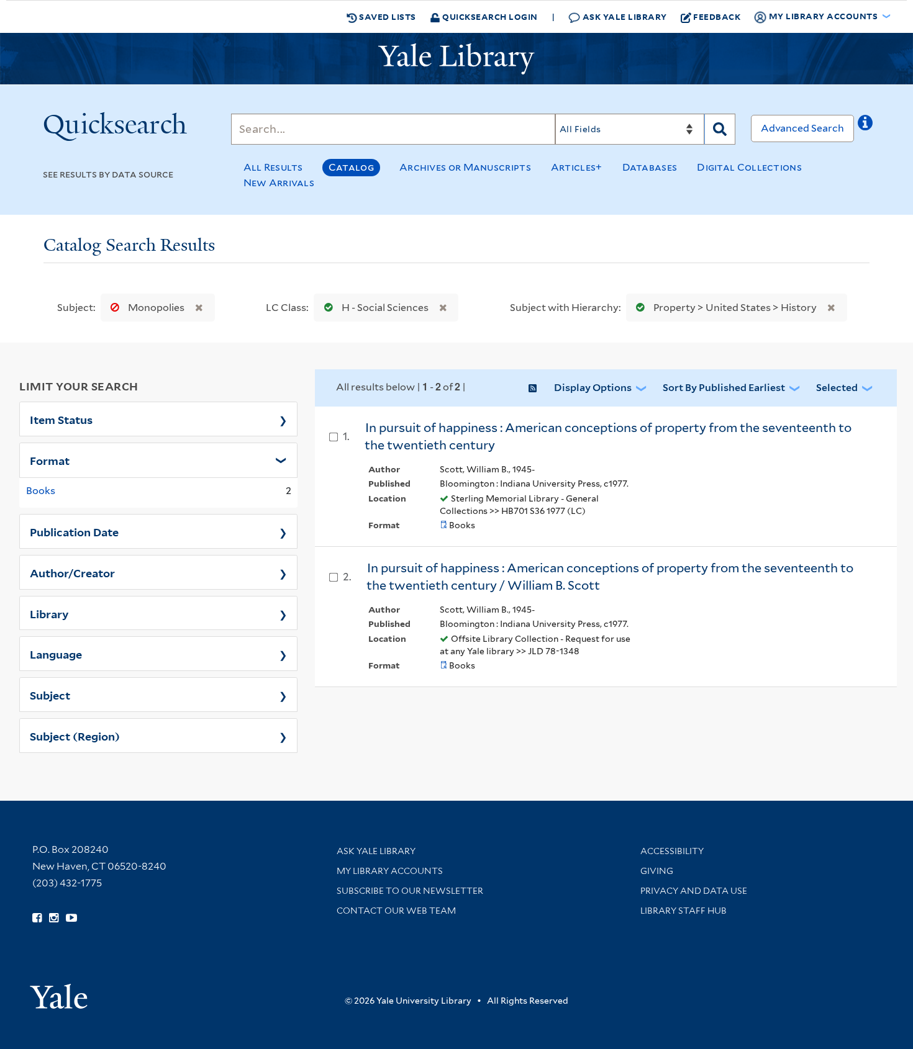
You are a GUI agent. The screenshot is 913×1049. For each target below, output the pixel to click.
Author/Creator (72, 572)
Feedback (716, 16)
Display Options (593, 388)
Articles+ (576, 167)
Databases (650, 167)
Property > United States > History (735, 307)
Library (49, 613)
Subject (50, 694)
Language (56, 653)
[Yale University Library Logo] (456, 59)
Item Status (61, 419)
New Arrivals (279, 183)
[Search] (719, 129)
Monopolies (156, 307)
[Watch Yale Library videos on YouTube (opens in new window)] (71, 918)
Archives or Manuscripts (465, 167)
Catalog (351, 167)
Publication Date (74, 531)
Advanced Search (802, 128)
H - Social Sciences (385, 307)
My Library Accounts (390, 871)
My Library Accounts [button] (823, 16)
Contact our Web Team (396, 911)
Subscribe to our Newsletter (410, 891)
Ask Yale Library (623, 16)
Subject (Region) (75, 735)
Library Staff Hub (683, 911)
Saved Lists (386, 16)
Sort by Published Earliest (724, 388)
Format (50, 459)
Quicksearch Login (489, 16)
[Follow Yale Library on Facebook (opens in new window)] (37, 918)
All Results (273, 167)
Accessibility (672, 851)
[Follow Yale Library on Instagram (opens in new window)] (53, 918)
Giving (656, 871)
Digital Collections (749, 167)
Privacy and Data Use (693, 891)
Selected (837, 388)
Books (40, 491)
